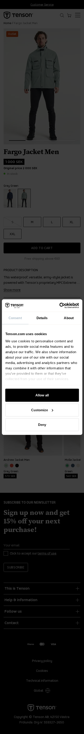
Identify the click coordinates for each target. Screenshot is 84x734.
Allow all (42, 395)
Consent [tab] (15, 318)
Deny (42, 425)
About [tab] (69, 318)
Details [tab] (42, 318)
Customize (39, 410)
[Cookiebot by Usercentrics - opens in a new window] (60, 305)
